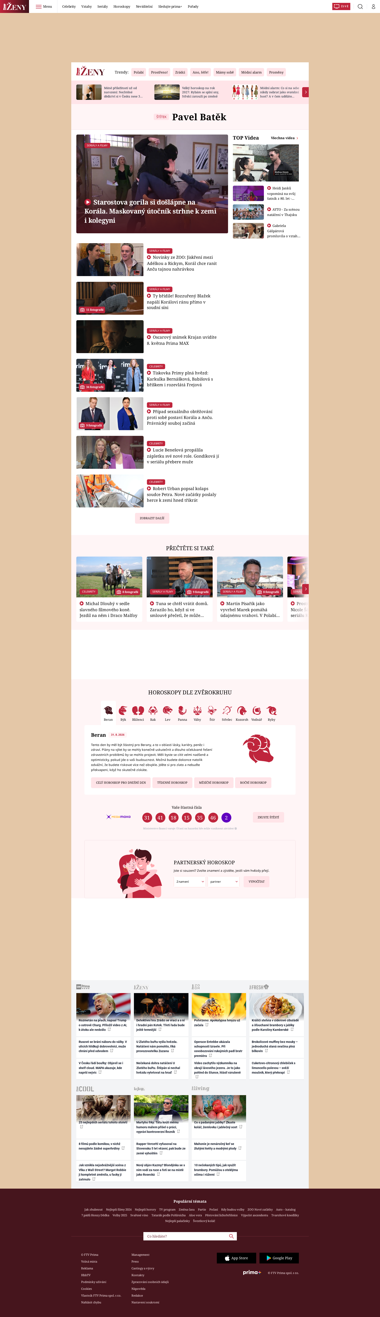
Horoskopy (121, 6)
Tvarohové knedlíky (285, 1215)
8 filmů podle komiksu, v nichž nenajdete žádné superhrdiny (99, 1146)
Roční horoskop (253, 783)
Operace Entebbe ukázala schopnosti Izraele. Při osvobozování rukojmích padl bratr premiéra (218, 1049)
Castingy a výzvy (143, 1268)
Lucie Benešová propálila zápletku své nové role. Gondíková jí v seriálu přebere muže (183, 455)
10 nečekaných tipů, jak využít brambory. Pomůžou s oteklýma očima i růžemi (216, 1169)
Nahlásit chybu (91, 1302)
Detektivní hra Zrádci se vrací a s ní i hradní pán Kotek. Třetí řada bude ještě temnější (160, 1025)
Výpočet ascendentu (254, 1215)
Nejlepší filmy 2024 (119, 1209)
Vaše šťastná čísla (187, 807)
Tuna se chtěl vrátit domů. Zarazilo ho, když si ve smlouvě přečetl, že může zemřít (179, 612)
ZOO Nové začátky (260, 1209)
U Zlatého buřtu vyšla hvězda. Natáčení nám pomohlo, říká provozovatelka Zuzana (156, 1046)
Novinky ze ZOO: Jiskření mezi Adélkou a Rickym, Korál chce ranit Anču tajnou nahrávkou (182, 263)
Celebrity (69, 6)
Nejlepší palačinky (177, 1221)
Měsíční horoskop (213, 783)
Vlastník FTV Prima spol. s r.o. (101, 1295)
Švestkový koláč (204, 1221)
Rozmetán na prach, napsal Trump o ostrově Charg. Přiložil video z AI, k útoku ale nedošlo (103, 1025)
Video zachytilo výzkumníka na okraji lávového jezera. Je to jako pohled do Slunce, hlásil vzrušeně (217, 1067)
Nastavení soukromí (145, 1302)
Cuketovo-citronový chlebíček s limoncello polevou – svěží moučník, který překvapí (273, 1067)
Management (141, 1255)
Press (135, 1261)
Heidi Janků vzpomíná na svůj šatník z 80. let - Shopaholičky (281, 196)
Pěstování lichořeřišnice (221, 1215)
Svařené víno (139, 1215)
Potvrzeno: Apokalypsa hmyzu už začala (217, 1023)
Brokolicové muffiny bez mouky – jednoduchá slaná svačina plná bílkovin (275, 1046)
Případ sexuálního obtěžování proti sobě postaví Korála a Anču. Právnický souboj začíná (180, 417)
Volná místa (89, 1261)
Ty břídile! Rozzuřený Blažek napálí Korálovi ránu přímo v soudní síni (179, 301)
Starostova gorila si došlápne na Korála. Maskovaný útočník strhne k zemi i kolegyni (150, 211)
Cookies (86, 1289)
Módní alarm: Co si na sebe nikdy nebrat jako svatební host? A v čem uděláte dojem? (279, 94)
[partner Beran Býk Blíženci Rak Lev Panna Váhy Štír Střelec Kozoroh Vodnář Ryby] (224, 881)
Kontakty (138, 1275)
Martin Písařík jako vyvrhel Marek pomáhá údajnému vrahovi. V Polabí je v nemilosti (248, 612)
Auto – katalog (286, 1209)
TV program (167, 1209)
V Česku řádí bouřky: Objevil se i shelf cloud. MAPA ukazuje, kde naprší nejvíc (101, 1067)
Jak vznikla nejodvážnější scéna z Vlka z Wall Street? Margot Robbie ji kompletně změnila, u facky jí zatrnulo (102, 1172)
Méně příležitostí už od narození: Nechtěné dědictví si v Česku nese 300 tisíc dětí (124, 94)
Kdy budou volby (232, 1209)
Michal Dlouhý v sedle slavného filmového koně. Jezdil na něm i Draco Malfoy (108, 609)
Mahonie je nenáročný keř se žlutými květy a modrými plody (215, 1146)
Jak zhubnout (93, 1209)
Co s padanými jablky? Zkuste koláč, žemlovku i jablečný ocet (216, 1125)
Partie (202, 1209)
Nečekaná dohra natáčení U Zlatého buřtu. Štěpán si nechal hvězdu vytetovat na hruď (158, 1067)
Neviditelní (144, 6)
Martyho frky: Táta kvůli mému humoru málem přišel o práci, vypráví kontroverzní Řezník (157, 1127)
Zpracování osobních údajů (150, 1282)
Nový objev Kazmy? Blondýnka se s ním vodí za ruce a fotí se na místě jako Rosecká (160, 1169)
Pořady (193, 6)
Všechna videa (283, 138)
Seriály (102, 6)
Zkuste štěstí (268, 817)
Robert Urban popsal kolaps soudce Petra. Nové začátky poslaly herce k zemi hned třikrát (181, 494)
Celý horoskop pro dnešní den (121, 783)
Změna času (187, 1209)
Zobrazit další (152, 518)
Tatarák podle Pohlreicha (169, 1215)
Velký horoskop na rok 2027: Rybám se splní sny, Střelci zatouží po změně (200, 92)
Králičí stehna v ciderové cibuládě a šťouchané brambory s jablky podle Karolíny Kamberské (275, 1025)
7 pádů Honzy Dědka (95, 1215)
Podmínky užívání (93, 1282)
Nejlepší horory (145, 1209)
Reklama (87, 1268)
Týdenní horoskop (172, 783)
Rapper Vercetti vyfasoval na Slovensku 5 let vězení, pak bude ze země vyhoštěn (161, 1148)
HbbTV (86, 1275)
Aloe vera (195, 1215)
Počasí (213, 1209)
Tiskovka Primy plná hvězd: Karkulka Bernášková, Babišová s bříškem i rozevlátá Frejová (180, 378)
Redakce (137, 1295)
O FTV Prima (89, 1255)
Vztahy (86, 6)
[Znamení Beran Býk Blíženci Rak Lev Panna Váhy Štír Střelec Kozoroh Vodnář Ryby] (190, 881)
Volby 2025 (120, 1215)
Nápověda (138, 1289)
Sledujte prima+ (170, 6)
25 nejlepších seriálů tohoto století (103, 1122)
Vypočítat (257, 882)
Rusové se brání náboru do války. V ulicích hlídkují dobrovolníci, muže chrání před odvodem (103, 1046)
